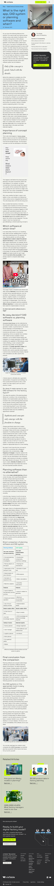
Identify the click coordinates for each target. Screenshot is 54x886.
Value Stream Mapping (31, 872)
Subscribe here (41, 65)
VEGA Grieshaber (15, 747)
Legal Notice (32, 882)
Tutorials (47, 857)
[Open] (49, 2)
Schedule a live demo (9, 844)
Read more (7, 783)
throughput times (22, 249)
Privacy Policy (26, 882)
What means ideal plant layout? (8, 169)
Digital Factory (32, 869)
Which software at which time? (37, 40)
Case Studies (39, 857)
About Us (39, 861)
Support (46, 855)
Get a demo (23, 860)
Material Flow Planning (31, 859)
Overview (22, 855)
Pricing (22, 857)
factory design (21, 136)
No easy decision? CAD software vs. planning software (40, 44)
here (13, 745)
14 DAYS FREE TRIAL (40, 2)
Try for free (23, 858)
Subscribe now (7, 862)
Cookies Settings (40, 882)
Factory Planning (30, 856)
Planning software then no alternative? (39, 46)
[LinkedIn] (47, 877)
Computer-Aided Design (9, 323)
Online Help (47, 860)
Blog (4, 6)
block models (22, 482)
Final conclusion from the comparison (39, 48)
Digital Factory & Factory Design (15, 6)
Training (46, 858)
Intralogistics (31, 861)
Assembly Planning (31, 864)
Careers (38, 863)
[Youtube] (50, 877)
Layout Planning (30, 867)
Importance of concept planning (38, 38)
